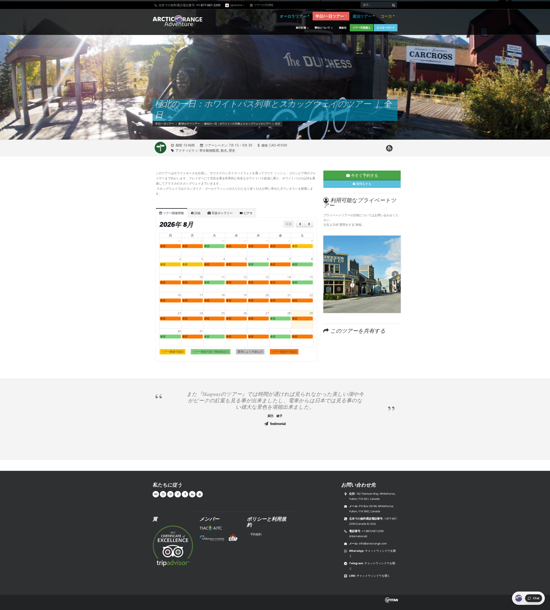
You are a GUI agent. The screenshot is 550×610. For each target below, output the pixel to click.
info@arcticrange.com (373, 543)
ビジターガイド (386, 27)
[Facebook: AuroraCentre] (185, 494)
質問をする (363, 184)
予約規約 (255, 534)
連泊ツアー (362, 16)
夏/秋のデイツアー (189, 123)
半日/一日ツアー (329, 16)
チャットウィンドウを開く (373, 576)
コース (386, 16)
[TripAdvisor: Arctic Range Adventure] (156, 494)
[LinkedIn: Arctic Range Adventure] (192, 494)
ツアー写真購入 (362, 27)
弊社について (322, 27)
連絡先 (343, 27)
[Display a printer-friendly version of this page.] (389, 146)
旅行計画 (301, 27)
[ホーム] (179, 21)
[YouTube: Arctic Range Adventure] (199, 494)
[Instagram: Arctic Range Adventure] (163, 494)
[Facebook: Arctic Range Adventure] (177, 494)
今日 (289, 224)
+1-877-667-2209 (208, 5)
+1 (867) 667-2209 (372, 531)
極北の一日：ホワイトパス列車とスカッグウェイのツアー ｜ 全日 (242, 123)
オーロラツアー (293, 16)
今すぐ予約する (364, 175)
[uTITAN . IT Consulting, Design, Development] (391, 599)
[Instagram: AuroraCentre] (170, 494)
